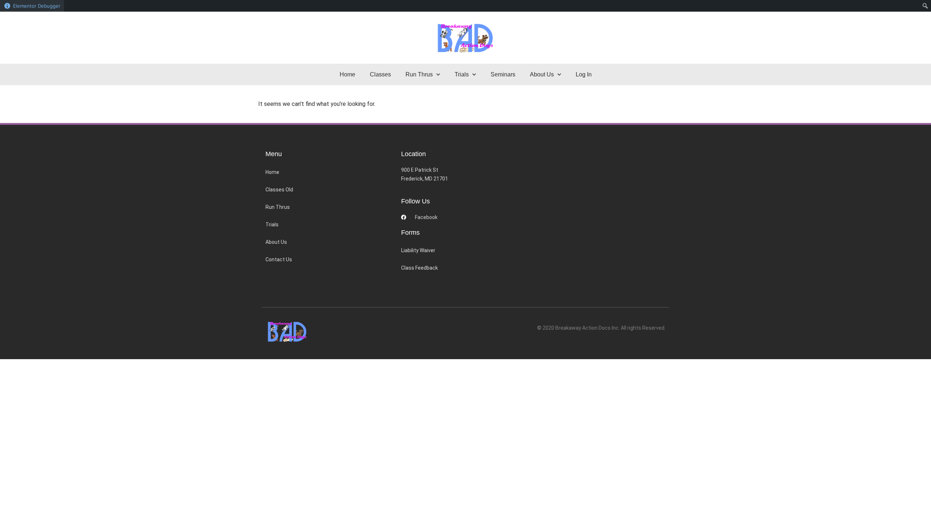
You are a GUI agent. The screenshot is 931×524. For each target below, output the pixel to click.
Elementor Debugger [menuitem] (36, 6)
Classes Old (279, 189)
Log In (584, 74)
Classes (380, 74)
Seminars (503, 74)
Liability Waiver (418, 250)
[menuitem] (925, 6)
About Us (276, 242)
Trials (272, 224)
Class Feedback (419, 268)
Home (347, 74)
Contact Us (278, 259)
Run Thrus (277, 207)
